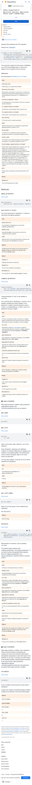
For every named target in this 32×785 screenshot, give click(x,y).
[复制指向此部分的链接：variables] (10, 672)
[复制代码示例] (29, 51)
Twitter (3, 749)
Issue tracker (4, 759)
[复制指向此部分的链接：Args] (5, 80)
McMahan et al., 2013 (17, 76)
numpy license (9, 734)
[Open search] (26, 2)
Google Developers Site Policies (12, 731)
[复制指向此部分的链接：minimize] (9, 524)
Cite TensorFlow (5, 768)
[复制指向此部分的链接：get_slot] (9, 428)
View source (4, 197)
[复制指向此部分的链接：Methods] (10, 190)
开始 (16, 21)
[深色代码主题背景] (27, 51)
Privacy (7, 774)
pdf (25, 76)
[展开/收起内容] (3, 36)
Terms (2, 774)
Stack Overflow (5, 764)
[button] (16, 401)
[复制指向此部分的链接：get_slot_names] (14, 493)
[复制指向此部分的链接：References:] (9, 73)
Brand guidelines (5, 766)
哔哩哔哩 (3, 752)
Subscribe (25, 777)
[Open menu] (2, 2)
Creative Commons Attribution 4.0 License (15, 728)
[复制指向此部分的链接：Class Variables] (11, 703)
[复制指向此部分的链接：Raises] (6, 177)
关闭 (16, 17)
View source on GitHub (10, 39)
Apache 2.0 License (19, 729)
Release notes (4, 761)
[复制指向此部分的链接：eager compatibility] (15, 401)
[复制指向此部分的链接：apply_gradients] (15, 194)
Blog (2, 744)
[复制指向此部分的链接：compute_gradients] (17, 278)
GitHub (3, 747)
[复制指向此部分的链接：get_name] (9, 413)
